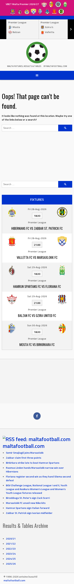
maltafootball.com (24, 446)
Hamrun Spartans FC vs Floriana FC (37, 286)
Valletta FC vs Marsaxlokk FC (37, 257)
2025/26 (11, 564)
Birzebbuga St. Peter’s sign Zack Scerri (28, 498)
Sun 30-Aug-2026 (37, 325)
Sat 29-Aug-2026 (37, 267)
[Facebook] (37, 416)
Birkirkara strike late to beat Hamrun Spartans (32, 463)
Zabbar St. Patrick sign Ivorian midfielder (29, 513)
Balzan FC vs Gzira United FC (37, 315)
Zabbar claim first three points (23, 458)
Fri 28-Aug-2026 (37, 209)
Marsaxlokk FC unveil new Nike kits (25, 503)
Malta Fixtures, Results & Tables (24, 66)
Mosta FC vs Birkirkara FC (37, 344)
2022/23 (11, 548)
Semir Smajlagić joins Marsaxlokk (24, 453)
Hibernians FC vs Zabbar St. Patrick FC (37, 228)
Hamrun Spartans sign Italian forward (27, 508)
